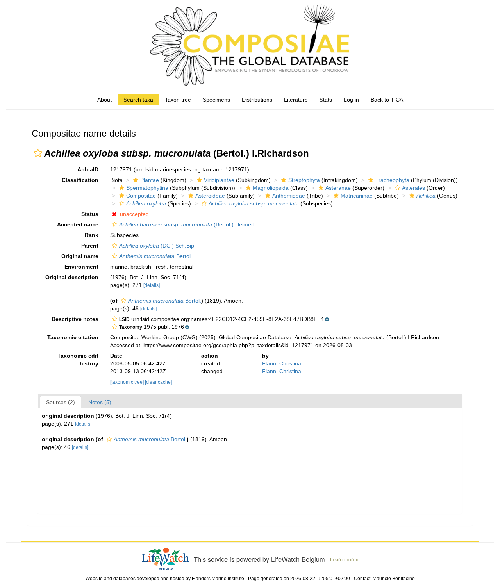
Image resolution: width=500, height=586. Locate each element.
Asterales (413, 188)
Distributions (257, 99)
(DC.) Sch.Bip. (157, 245)
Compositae (141, 195)
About (104, 99)
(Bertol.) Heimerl (186, 224)
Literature (296, 99)
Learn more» (344, 559)
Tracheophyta (392, 180)
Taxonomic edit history (77, 360)
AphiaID (87, 169)
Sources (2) (60, 402)
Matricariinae (357, 195)
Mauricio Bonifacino (394, 578)
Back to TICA (387, 99)
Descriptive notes (75, 319)
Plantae (149, 180)
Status (89, 214)
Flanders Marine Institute (218, 578)
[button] (38, 153)
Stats (326, 99)
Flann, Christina (281, 363)
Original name (79, 256)
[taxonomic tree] (127, 382)
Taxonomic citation (72, 337)
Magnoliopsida (271, 188)
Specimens (216, 99)
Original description (71, 277)
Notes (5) (99, 402)
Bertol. (155, 256)
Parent (89, 245)
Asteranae (338, 188)
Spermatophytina (147, 188)
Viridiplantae (219, 180)
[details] (151, 285)
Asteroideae (210, 195)
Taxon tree (178, 99)
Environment (81, 267)
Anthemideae (288, 195)
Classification (80, 180)
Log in (351, 99)
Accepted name (77, 224)
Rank (91, 235)
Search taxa (138, 99)
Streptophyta (304, 180)
